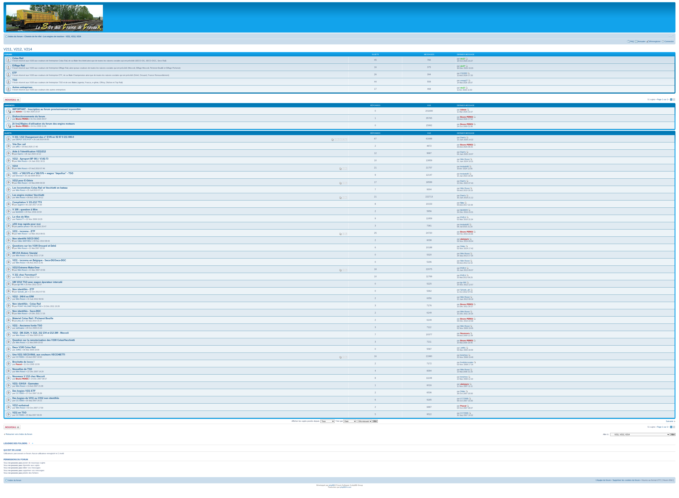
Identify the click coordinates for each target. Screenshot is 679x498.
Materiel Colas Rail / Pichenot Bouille (32, 318)
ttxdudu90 (464, 166)
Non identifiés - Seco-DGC (26, 311)
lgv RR (20, 284)
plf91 (18, 147)
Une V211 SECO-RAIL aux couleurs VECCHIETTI (38, 354)
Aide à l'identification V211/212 (29, 151)
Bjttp (462, 203)
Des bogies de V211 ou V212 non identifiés (35, 398)
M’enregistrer (655, 41)
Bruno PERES (22, 119)
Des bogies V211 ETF (24, 391)
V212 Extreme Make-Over (26, 267)
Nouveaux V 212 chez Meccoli (28, 376)
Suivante (669, 421)
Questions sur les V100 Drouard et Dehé (34, 245)
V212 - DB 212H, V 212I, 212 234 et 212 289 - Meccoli (40, 333)
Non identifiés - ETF (23, 289)
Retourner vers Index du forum (19, 434)
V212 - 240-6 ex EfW (23, 296)
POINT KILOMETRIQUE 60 (29, 306)
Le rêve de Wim (20, 216)
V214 (15, 166)
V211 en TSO (19, 412)
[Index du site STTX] (54, 17)
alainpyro (464, 239)
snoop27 (464, 80)
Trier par (339, 421)
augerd (21, 205)
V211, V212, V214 (73, 36)
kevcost (19, 176)
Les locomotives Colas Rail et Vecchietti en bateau (40, 187)
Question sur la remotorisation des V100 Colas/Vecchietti (43, 340)
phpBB (332, 485)
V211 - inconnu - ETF (23, 231)
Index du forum (15, 36)
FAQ (632, 41)
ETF (14, 72)
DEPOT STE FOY (23, 139)
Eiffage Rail (18, 65)
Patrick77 (20, 219)
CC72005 (20, 357)
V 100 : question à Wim (25, 209)
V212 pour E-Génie (22, 180)
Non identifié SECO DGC (25, 238)
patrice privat (23, 226)
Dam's (463, 137)
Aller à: (606, 434)
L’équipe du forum (603, 480)
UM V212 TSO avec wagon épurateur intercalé (37, 282)
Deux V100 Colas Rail (24, 347)
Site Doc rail (19, 144)
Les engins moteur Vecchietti (28, 195)
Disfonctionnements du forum (28, 116)
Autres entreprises (22, 87)
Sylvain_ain (22, 292)
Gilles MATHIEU (24, 241)
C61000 (463, 73)
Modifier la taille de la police (671, 35)
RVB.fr (463, 217)
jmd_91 (21, 321)
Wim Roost (22, 161)
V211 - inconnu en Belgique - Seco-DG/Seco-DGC (39, 260)
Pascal (19, 364)
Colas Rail (18, 58)
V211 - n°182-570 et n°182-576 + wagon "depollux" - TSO (42, 173)
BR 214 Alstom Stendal (24, 253)
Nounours (465, 333)
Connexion (669, 41)
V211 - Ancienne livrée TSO (27, 325)
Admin (19, 112)
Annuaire (641, 41)
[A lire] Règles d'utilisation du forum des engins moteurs (43, 123)
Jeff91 (18, 350)
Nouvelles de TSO (22, 369)
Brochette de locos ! (23, 362)
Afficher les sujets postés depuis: (306, 421)
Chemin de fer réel (32, 36)
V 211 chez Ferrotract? (24, 275)
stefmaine (20, 328)
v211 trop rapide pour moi (26, 224)
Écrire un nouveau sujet (11, 99)
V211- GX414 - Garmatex (25, 383)
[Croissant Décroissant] (367, 421)
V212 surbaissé (20, 405)
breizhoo (464, 355)
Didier (462, 246)
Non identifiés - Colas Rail (26, 304)
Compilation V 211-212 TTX (27, 202)
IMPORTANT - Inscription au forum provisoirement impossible (46, 109)
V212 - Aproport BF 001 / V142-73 (30, 158)
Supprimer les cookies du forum (626, 480)
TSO (14, 80)
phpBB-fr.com (345, 487)
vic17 (462, 59)
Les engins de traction (53, 36)
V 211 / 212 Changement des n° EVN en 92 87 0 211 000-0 (43, 137)
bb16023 (19, 212)
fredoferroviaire (466, 362)
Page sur (662, 99)
